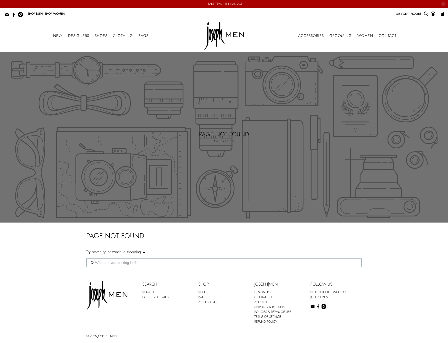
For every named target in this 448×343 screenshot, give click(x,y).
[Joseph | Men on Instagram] (21, 16)
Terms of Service (267, 316)
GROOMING (340, 35)
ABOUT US (261, 302)
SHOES (101, 35)
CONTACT (387, 35)
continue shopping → (129, 252)
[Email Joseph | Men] (8, 16)
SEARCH (148, 292)
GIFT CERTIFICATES (408, 13)
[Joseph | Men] (224, 36)
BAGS (143, 35)
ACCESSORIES (311, 35)
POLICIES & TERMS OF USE (272, 311)
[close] (443, 4)
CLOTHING (123, 35)
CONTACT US (263, 297)
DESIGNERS (78, 35)
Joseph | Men (107, 336)
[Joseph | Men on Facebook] (14, 16)
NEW (58, 35)
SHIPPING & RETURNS (269, 306)
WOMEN (365, 35)
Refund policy (265, 321)
